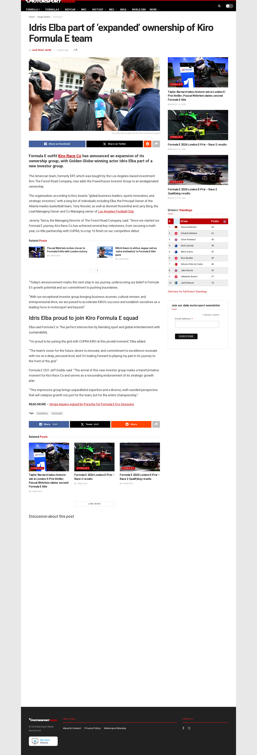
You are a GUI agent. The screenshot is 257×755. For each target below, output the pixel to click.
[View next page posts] (97, 270)
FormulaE (57, 413)
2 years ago (63, 50)
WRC (84, 9)
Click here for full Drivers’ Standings (187, 291)
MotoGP (97, 9)
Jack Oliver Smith (41, 50)
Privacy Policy (92, 728)
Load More (94, 504)
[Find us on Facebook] (183, 728)
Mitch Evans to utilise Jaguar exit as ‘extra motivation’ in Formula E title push (136, 251)
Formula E (52, 9)
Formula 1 (33, 9)
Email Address (184, 318)
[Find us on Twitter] (189, 728)
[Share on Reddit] (147, 144)
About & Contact (72, 728)
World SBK (139, 9)
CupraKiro (42, 413)
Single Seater (43, 17)
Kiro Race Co (69, 156)
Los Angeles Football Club (116, 211)
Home (32, 17)
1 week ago (54, 256)
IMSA (123, 9)
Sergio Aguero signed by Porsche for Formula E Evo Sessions (91, 404)
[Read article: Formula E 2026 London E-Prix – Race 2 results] (94, 457)
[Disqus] (94, 564)
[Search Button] (219, 6)
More (153, 9)
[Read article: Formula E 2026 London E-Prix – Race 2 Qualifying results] (140, 457)
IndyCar (70, 9)
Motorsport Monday (115, 728)
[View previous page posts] (91, 270)
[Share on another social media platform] (156, 144)
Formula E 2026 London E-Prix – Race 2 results (197, 144)
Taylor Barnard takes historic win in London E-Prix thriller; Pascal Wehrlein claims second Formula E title (197, 95)
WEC (111, 9)
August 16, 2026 (177, 104)
